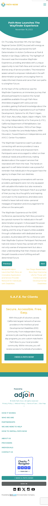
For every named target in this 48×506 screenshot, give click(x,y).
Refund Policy (20, 403)
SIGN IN (24, 484)
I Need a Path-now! (24, 357)
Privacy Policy (7, 403)
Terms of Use (32, 403)
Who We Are (8, 417)
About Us (6, 438)
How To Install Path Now (14, 431)
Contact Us (7, 452)
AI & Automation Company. (25, 495)
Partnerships (8, 422)
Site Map (42, 403)
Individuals (7, 447)
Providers (7, 443)
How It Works (9, 413)
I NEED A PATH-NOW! (24, 478)
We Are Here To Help (12, 427)
